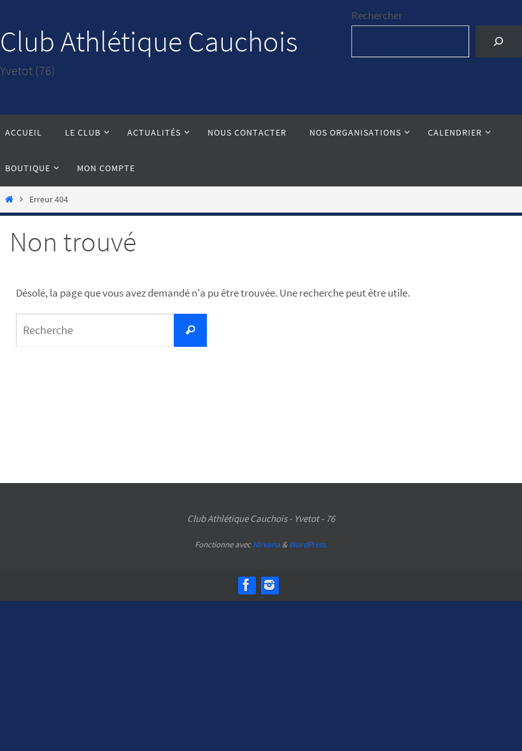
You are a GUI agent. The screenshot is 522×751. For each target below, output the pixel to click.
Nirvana (266, 544)
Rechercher (376, 15)
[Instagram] (269, 585)
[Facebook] (246, 585)
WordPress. (308, 544)
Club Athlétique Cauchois (149, 41)
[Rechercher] (499, 41)
